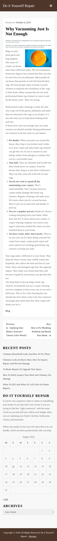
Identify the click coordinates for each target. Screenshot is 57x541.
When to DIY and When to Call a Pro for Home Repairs (26, 386)
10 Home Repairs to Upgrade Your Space (22, 369)
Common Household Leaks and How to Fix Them (26, 354)
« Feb (5, 499)
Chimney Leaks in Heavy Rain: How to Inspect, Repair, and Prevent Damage (25, 362)
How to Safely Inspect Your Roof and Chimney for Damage (27, 377)
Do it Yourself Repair (18, 6)
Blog (8, 311)
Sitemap (32, 536)
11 (13, 466)
